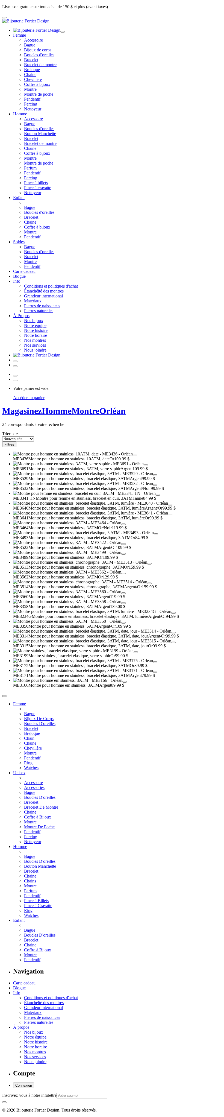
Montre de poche (38, 94)
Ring (28, 763)
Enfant (19, 197)
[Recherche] (15, 366)
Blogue (19, 276)
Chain (29, 738)
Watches (31, 767)
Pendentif (32, 99)
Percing (30, 104)
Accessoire (33, 40)
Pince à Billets (36, 900)
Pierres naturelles (38, 310)
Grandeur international (43, 296)
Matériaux (33, 301)
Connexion (23, 1085)
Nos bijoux (33, 320)
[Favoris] (135, 455)
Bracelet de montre (40, 64)
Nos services (35, 345)
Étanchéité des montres (44, 291)
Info (16, 281)
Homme (20, 114)
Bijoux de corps (37, 50)
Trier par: (10, 433)
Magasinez (22, 411)
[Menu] (4, 17)
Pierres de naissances (42, 305)
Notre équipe (35, 325)
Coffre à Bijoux (37, 817)
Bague (29, 45)
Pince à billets (36, 182)
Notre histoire (36, 330)
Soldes (19, 241)
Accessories (34, 787)
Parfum (30, 168)
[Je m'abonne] (4, 1102)
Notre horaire (35, 335)
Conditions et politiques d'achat (51, 286)
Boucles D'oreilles (39, 723)
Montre (30, 89)
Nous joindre (35, 350)
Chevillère (33, 79)
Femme (19, 35)
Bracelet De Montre (41, 807)
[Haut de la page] (4, 696)
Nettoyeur (32, 109)
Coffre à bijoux (37, 84)
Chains (30, 881)
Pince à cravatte (37, 187)
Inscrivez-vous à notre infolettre (29, 1095)
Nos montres (35, 340)
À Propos (21, 315)
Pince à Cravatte (38, 905)
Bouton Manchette (40, 133)
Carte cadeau (24, 271)
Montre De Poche (39, 826)
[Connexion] (15, 361)
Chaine (30, 74)
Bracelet (31, 59)
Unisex (19, 772)
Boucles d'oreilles (39, 54)
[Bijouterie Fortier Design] (25, 21)
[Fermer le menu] (62, 32)
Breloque (32, 69)
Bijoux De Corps (39, 718)
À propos (21, 1027)
